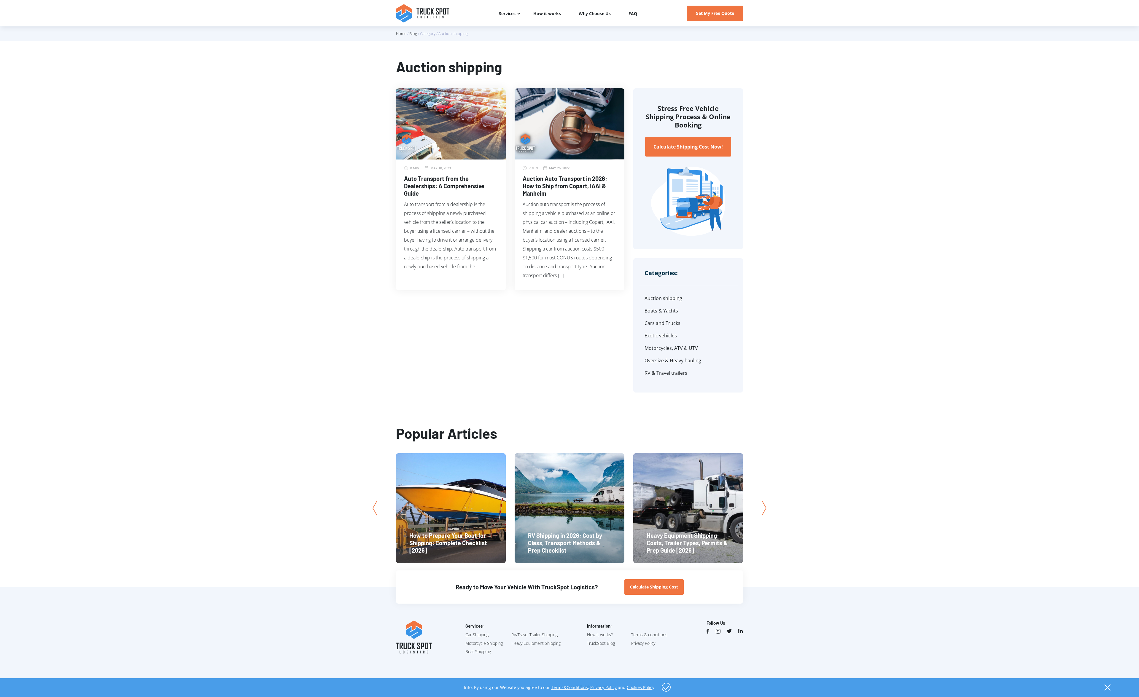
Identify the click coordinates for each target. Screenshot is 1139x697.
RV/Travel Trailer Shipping (534, 634)
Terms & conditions (649, 634)
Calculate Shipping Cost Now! (688, 146)
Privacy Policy (643, 643)
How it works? (600, 634)
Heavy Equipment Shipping (536, 643)
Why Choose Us (595, 13)
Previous (374, 508)
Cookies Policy (640, 687)
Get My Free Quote (715, 13)
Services (507, 13)
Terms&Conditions (569, 687)
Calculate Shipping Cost (654, 587)
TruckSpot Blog (601, 643)
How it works (547, 13)
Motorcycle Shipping (484, 643)
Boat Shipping (478, 651)
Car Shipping (477, 634)
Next (764, 508)
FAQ (633, 13)
